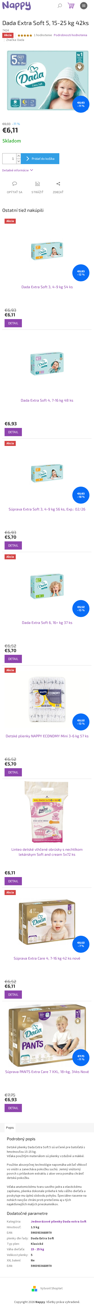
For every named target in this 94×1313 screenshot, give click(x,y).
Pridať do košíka (43, 158)
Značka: (15, 40)
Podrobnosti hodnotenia (70, 35)
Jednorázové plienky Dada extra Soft (58, 1221)
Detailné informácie (15, 170)
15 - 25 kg (37, 1249)
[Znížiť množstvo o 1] (18, 161)
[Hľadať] (59, 5)
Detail (13, 323)
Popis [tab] (10, 1127)
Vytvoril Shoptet (51, 1288)
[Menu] (83, 5)
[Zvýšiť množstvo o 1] (18, 156)
